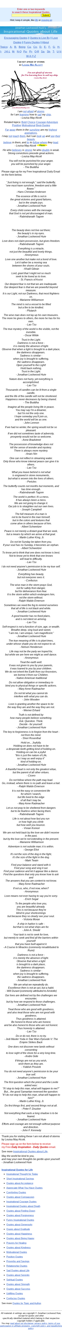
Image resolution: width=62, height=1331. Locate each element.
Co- (35, 47)
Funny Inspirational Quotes (20, 1220)
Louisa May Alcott (32, 65)
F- (49, 47)
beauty (30, 139)
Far (7, 129)
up (43, 136)
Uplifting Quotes (14, 1293)
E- (45, 47)
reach (16, 136)
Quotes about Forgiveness (20, 1215)
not (25, 111)
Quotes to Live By (40, 38)
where (43, 142)
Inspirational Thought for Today (22, 1174)
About (45, 42)
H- (58, 47)
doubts (46, 150)
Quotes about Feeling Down (20, 1210)
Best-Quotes (43, 125)
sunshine (34, 129)
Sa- (43, 51)
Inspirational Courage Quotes (21, 1201)
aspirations (30, 133)
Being (22, 47)
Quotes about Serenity (18, 1275)
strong (28, 150)
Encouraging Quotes (15, 38)
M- (13, 51)
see (53, 136)
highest (53, 129)
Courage (41, 122)
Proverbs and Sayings (17, 1261)
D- (40, 47)
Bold (24, 122)
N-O (19, 51)
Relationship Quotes (16, 1265)
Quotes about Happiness (19, 1233)
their (57, 136)
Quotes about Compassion (20, 1197)
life (36, 20)
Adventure (52, 122)
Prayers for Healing (16, 1243)
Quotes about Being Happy (20, 1238)
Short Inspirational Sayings (20, 1178)
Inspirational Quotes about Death (23, 1206)
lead (55, 142)
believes (17, 150)
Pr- (31, 51)
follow (36, 142)
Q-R (36, 51)
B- (15, 47)
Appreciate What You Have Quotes (24, 1187)
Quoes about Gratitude (18, 1229)
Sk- (49, 51)
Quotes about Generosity (19, 1224)
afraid (30, 111)
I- (1, 51)
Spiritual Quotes (14, 1279)
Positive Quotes (14, 1256)
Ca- (29, 47)
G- (54, 47)
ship (48, 114)
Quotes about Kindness (18, 1247)
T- (54, 51)
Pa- (25, 51)
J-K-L (7, 51)
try (28, 142)
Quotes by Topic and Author (26, 1303)
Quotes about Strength (18, 1284)
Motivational (28, 125)
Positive (16, 125)
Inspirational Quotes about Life (30, 1151)
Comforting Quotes (16, 1192)
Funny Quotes (32, 42)
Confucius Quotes (15, 1298)
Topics (3, 47)
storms (40, 111)
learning (24, 114)
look (39, 136)
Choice (31, 122)
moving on (46, 20)
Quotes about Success (18, 1288)
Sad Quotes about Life (17, 1270)
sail (39, 114)
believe (7, 142)
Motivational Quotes (16, 1252)
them (22, 136)
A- (11, 47)
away (13, 129)
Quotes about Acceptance (19, 1183)
